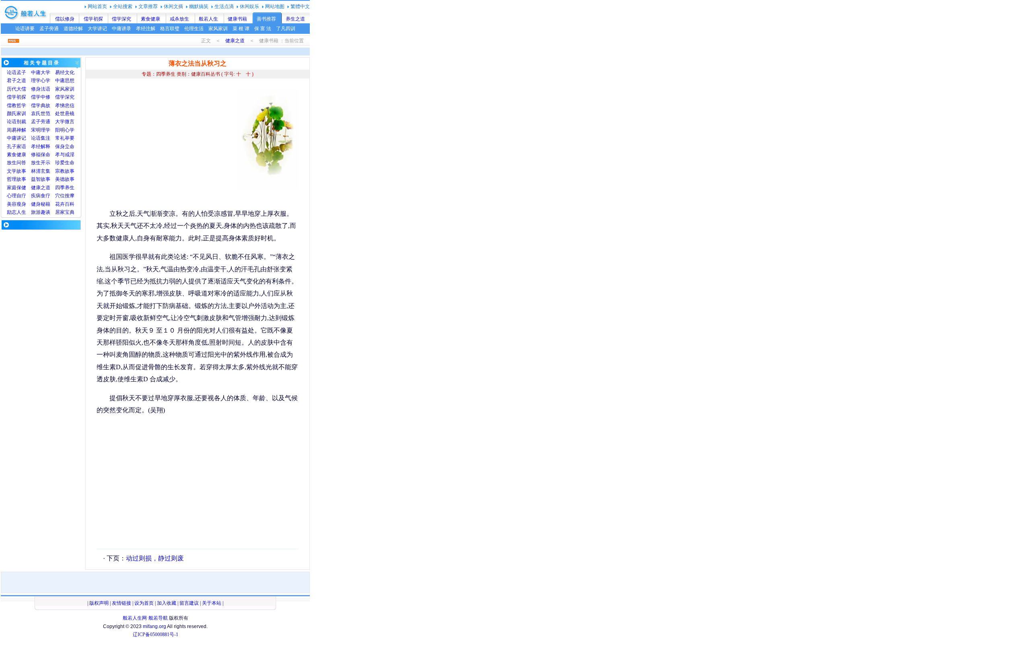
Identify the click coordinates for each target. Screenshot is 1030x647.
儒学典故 (40, 105)
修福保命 (40, 154)
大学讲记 (97, 28)
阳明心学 (64, 130)
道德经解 (73, 28)
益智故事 (40, 179)
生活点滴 (224, 6)
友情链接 (121, 603)
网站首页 (97, 6)
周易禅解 (16, 130)
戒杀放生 (179, 19)
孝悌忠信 (64, 105)
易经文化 (64, 72)
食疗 (45, 195)
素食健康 (150, 19)
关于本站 (211, 603)
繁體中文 (300, 6)
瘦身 (21, 204)
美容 (11, 204)
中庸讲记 (16, 138)
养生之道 (295, 19)
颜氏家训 (16, 113)
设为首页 (144, 603)
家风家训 (218, 28)
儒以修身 (64, 19)
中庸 (36, 72)
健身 (36, 204)
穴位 (60, 195)
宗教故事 (64, 171)
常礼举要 (64, 138)
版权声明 (99, 603)
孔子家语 (16, 146)
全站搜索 (122, 6)
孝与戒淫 (64, 154)
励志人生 (16, 212)
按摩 (69, 195)
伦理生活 (194, 28)
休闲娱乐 (249, 6)
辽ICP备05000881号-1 (155, 634)
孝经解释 (40, 146)
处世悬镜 (64, 113)
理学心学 (40, 80)
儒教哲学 (16, 105)
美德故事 (64, 179)
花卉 (60, 204)
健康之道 (235, 40)
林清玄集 (40, 171)
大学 (45, 72)
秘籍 (45, 204)
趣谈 (45, 212)
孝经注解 (145, 28)
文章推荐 (148, 6)
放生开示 (40, 162)
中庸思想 (64, 80)
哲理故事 (16, 179)
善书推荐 (266, 19)
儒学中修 (40, 97)
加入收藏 (166, 603)
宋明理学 (40, 130)
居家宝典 (64, 212)
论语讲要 (25, 28)
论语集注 (40, 138)
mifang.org (154, 626)
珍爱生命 (64, 162)
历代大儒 (16, 89)
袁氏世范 (40, 113)
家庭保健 (16, 187)
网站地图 (274, 6)
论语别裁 (16, 121)
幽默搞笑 (198, 6)
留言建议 (189, 603)
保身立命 (64, 146)
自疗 (21, 195)
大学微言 (64, 121)
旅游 (36, 212)
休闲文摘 (173, 6)
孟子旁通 (49, 28)
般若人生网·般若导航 (145, 618)
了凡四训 (285, 28)
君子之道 (16, 80)
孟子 (21, 72)
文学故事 (16, 171)
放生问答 (16, 162)
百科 (69, 204)
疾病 (36, 195)
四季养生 (64, 187)
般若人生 (208, 19)
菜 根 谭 (241, 28)
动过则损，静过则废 (155, 558)
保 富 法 (262, 28)
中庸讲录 (121, 28)
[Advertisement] (164, 145)
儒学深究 (121, 19)
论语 (11, 72)
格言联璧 (169, 28)
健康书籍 (237, 19)
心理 (11, 195)
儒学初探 (93, 19)
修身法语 (40, 89)
